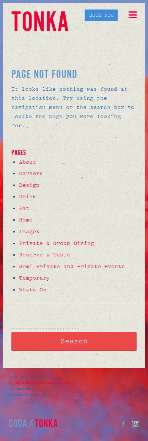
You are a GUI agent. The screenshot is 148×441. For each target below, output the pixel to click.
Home (26, 220)
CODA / (21, 424)
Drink (27, 196)
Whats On (32, 289)
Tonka (40, 23)
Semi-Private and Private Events (72, 266)
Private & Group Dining (56, 243)
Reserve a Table (44, 255)
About (27, 162)
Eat (24, 208)
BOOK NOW (101, 15)
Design (29, 185)
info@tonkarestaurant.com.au (40, 383)
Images (29, 231)
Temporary (34, 278)
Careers (31, 173)
